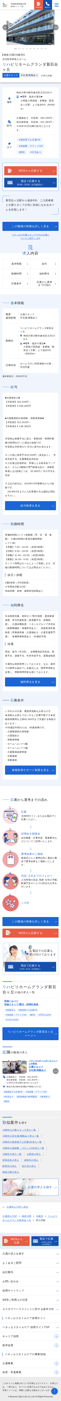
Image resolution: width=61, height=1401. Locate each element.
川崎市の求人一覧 (12, 1154)
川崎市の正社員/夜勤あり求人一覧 (20, 1136)
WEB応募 (39, 7)
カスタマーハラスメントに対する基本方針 (28, 1309)
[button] (5, 27)
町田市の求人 (9, 1166)
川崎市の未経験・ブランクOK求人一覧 (23, 1148)
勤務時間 (16, 273)
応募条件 (16, 283)
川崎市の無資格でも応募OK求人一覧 (22, 1142)
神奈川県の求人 (10, 1172)
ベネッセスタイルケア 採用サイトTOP (26, 1327)
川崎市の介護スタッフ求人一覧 (19, 1130)
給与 (44, 263)
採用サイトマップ (13, 1290)
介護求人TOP (9, 1216)
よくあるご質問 (11, 1262)
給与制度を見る (30, 505)
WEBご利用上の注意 (15, 1299)
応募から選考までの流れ (44, 283)
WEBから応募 (17, 1241)
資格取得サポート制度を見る (30, 770)
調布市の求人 (31, 1160)
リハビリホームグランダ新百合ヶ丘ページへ (31, 1033)
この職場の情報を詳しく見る (30, 226)
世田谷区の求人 (10, 1160)
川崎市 (39, 1216)
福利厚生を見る (30, 681)
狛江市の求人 (29, 1166)
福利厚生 (44, 273)
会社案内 (7, 1272)
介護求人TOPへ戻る (17, 1207)
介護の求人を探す (13, 1253)
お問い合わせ (10, 1281)
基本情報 (16, 263)
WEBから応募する (30, 170)
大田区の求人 (34, 1154)
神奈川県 (26, 1216)
